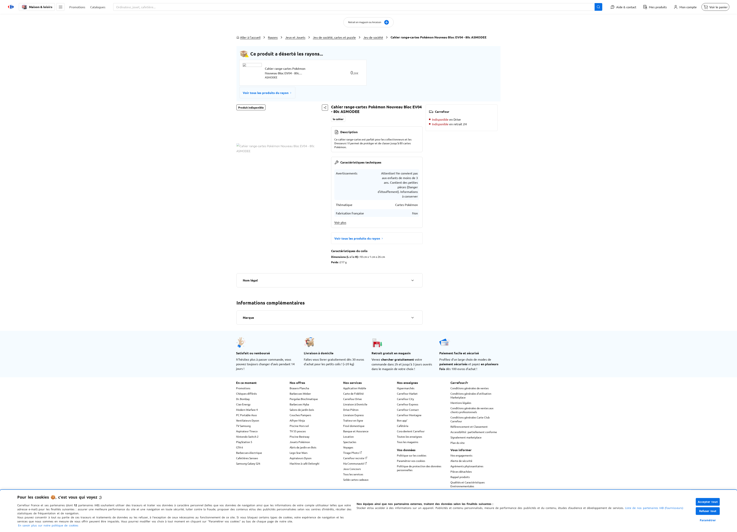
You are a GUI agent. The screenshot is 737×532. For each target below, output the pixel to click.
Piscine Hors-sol (299, 425)
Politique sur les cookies (411, 455)
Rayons (273, 37)
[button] (60, 7)
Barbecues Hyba (299, 404)
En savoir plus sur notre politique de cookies (48, 525)
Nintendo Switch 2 (247, 436)
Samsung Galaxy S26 (248, 463)
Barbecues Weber (300, 393)
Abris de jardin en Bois (303, 447)
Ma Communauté (353, 463)
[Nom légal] (412, 280)
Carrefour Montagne (409, 415)
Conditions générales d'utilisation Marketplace (470, 395)
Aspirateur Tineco (247, 431)
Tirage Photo (351, 452)
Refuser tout (707, 511)
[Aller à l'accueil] (11, 7)
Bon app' (402, 420)
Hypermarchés (405, 388)
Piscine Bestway (299, 436)
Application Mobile (354, 388)
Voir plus (340, 222)
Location (348, 436)
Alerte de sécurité (461, 460)
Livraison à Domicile (355, 404)
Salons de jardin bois (302, 409)
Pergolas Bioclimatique (304, 399)
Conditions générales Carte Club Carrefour (470, 419)
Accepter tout (708, 502)
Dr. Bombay (243, 399)
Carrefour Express (407, 404)
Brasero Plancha (299, 388)
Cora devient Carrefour (411, 431)
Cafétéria (402, 425)
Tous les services (353, 474)
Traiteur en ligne (353, 420)
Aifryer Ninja (297, 420)
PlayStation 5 (244, 442)
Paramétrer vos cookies (411, 460)
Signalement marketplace (466, 437)
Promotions (243, 388)
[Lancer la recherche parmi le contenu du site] (598, 7)
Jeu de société (373, 37)
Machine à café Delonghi (304, 463)
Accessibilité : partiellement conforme (473, 432)
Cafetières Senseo (247, 458)
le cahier (338, 119)
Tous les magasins (407, 442)
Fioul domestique (353, 425)
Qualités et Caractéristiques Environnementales (467, 484)
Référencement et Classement (469, 426)
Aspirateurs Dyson (300, 458)
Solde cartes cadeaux (355, 479)
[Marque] (412, 317)
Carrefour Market (407, 393)
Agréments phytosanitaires (466, 466)
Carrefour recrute (354, 458)
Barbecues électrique (249, 452)
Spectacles (349, 442)
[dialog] (368, 511)
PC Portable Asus (246, 415)
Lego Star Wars (298, 452)
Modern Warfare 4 (247, 409)
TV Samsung (243, 425)
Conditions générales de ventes (469, 388)
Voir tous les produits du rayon (265, 93)
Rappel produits (460, 477)
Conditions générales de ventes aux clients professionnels (471, 410)
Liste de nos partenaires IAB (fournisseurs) (654, 508)
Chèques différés (246, 393)
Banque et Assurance (355, 431)
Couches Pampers (300, 415)
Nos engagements (461, 455)
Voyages (348, 447)
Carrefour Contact (408, 409)
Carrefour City (405, 399)
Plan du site (457, 442)
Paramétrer (708, 520)
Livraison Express (353, 415)
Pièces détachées (461, 471)
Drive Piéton (351, 409)
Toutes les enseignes (409, 436)
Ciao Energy (243, 404)
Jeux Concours (352, 469)
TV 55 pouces (298, 431)
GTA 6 (239, 447)
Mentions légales (460, 402)
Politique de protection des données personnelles (419, 468)
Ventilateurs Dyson (247, 420)
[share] (325, 108)
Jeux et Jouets (295, 37)
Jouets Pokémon (300, 442)
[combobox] (357, 7)
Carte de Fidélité (353, 393)
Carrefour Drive (352, 399)
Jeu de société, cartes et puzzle (334, 37)
